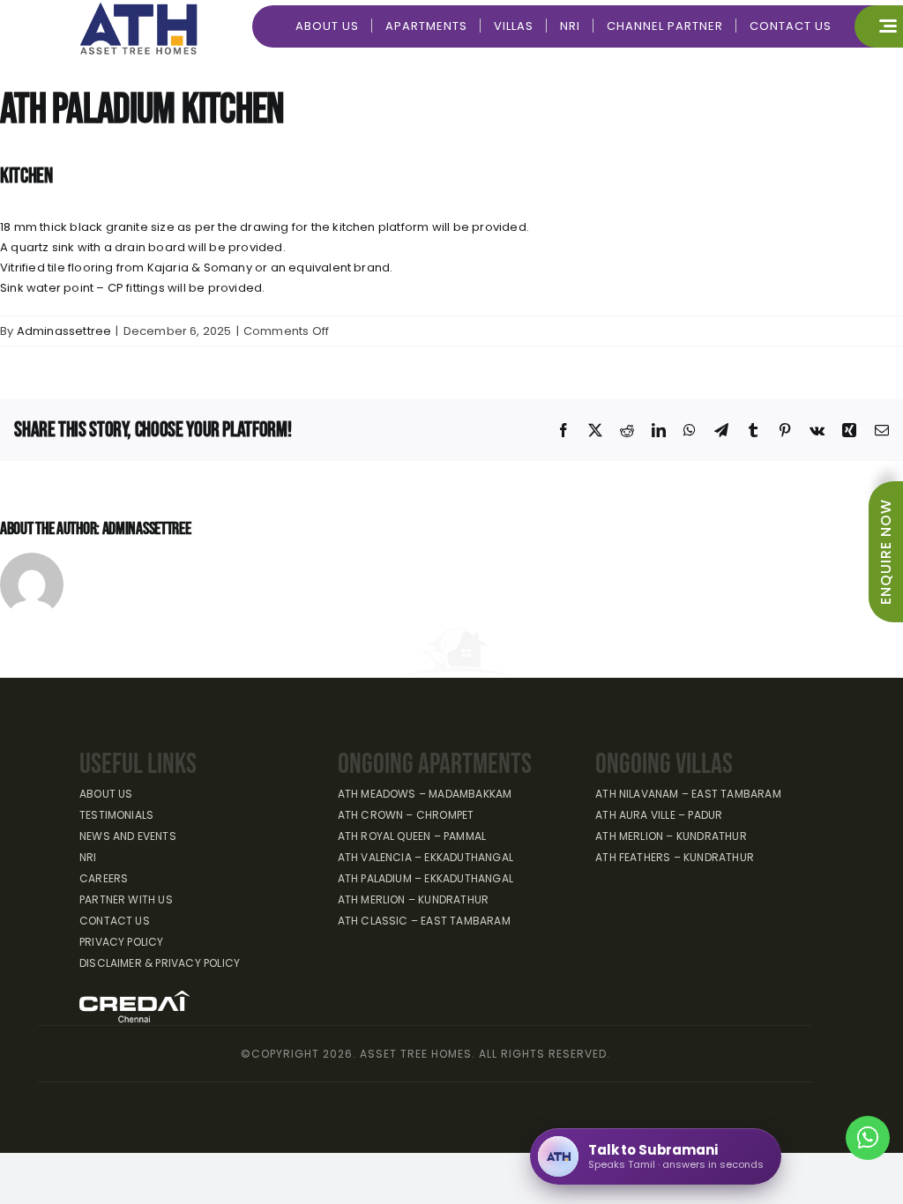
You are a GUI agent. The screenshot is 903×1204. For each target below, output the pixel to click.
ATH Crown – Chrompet (406, 814)
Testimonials (116, 814)
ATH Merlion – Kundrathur (413, 899)
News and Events (127, 836)
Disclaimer (159, 962)
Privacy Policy (121, 941)
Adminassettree (64, 331)
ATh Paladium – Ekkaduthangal (425, 878)
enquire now (886, 552)
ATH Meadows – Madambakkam (425, 793)
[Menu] (878, 26)
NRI (88, 857)
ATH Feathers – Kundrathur (674, 857)
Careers (103, 878)
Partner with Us (126, 899)
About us (106, 793)
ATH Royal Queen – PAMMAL (412, 836)
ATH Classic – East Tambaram (424, 920)
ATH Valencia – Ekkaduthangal (425, 857)
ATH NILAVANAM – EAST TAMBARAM (688, 793)
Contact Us (114, 920)
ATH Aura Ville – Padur (658, 814)
